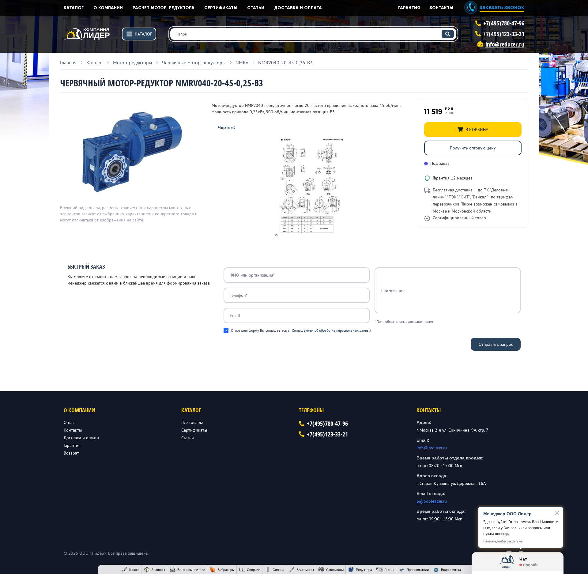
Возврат (71, 453)
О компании (108, 7)
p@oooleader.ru (432, 501)
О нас (69, 422)
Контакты (441, 7)
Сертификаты (220, 7)
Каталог (74, 7)
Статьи (255, 7)
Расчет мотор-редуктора (163, 7)
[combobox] (313, 34)
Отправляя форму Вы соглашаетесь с (301, 330)
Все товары (192, 422)
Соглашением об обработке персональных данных (331, 330)
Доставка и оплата (298, 7)
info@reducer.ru (504, 44)
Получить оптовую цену (473, 148)
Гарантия (409, 7)
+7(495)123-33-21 (503, 34)
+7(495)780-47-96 (503, 23)
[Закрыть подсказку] (557, 512)
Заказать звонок (502, 7)
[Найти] (448, 34)
